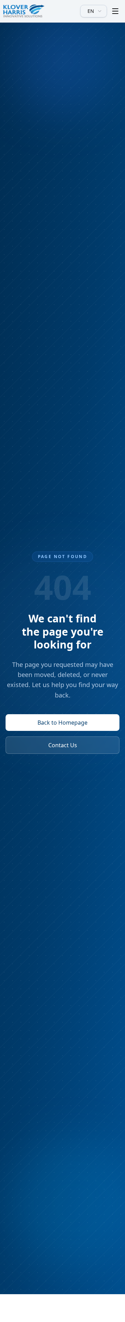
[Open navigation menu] (115, 11)
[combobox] (93, 11)
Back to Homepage (63, 722)
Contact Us (62, 745)
